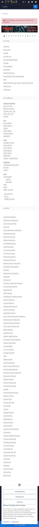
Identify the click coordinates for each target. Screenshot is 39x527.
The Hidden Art (8, 449)
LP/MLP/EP (9, 182)
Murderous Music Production (12, 373)
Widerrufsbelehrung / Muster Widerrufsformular (18, 83)
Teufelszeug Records (9, 442)
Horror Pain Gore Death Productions (14, 316)
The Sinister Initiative (9, 223)
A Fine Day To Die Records (11, 326)
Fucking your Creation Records (12, 296)
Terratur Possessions (9, 439)
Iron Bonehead (7, 346)
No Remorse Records (9, 386)
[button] (28, 2)
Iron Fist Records (8, 349)
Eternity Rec (7, 280)
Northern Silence (8, 396)
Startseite (6, 46)
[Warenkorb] (36, 2)
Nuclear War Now (8, 402)
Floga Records (7, 290)
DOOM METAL (7, 150)
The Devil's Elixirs (8, 445)
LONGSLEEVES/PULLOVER (11, 165)
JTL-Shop (22, 524)
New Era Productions (9, 382)
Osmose (5, 409)
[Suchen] (35, 7)
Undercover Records (9, 452)
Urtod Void (6, 459)
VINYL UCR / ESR (8, 114)
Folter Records (7, 293)
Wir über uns (7, 56)
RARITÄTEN (6, 156)
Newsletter (6, 69)
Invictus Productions (9, 343)
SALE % (6, 196)
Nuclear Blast (7, 399)
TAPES (5, 187)
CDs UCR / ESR (7, 106)
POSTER (5, 116)
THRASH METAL (8, 133)
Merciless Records (9, 363)
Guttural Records (8, 303)
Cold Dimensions (8, 247)
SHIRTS (5, 170)
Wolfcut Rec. (7, 475)
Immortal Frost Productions (11, 319)
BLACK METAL (7, 123)
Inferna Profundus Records (11, 323)
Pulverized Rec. (8, 416)
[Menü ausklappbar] (2, 1)
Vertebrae (6, 465)
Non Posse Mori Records (10, 392)
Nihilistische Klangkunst (10, 220)
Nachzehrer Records (9, 376)
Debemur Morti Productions (11, 263)
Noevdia (5, 389)
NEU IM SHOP (8, 194)
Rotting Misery (7, 419)
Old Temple (7, 406)
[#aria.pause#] (4, 36)
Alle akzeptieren (20, 491)
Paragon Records (8, 412)
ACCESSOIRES (7, 177)
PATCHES (6, 167)
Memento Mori (7, 359)
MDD (4, 356)
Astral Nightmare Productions (12, 230)
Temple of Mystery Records (11, 435)
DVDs (5, 184)
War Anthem (7, 472)
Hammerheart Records (10, 306)
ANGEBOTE (6, 136)
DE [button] (23, 2)
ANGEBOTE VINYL (8, 143)
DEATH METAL (7, 126)
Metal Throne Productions (11, 366)
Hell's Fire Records (9, 310)
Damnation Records (9, 257)
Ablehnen (20, 502)
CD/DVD (8, 179)
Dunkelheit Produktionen (11, 266)
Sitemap (5, 63)
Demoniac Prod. (8, 333)
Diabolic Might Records (10, 336)
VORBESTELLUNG (9, 199)
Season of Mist (7, 426)
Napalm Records (8, 379)
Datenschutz (15, 521)
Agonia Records (8, 329)
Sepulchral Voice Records (11, 429)
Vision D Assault (8, 469)
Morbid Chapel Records (10, 369)
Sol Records (7, 432)
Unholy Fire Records (9, 455)
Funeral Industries (9, 300)
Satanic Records (8, 422)
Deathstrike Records (9, 260)
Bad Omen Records (9, 237)
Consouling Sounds (9, 250)
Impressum (6, 521)
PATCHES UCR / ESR (9, 111)
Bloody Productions (9, 240)
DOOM (5, 128)
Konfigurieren (20, 497)
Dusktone (6, 270)
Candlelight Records (9, 243)
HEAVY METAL (7, 131)
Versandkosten (7, 66)
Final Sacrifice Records (10, 286)
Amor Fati (6, 227)
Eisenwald (6, 276)
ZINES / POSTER (8, 190)
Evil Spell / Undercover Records (12, 283)
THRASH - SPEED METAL (10, 158)
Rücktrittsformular (9, 73)
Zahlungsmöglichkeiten (10, 60)
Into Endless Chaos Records (11, 339)
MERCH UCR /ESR (8, 109)
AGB (4, 79)
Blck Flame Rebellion (9, 217)
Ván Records (7, 462)
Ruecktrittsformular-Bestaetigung (13, 76)
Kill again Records (8, 353)
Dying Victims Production (11, 273)
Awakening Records (9, 233)
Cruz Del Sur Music (9, 253)
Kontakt (5, 53)
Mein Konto (6, 50)
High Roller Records (9, 313)
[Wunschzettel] (32, 2)
